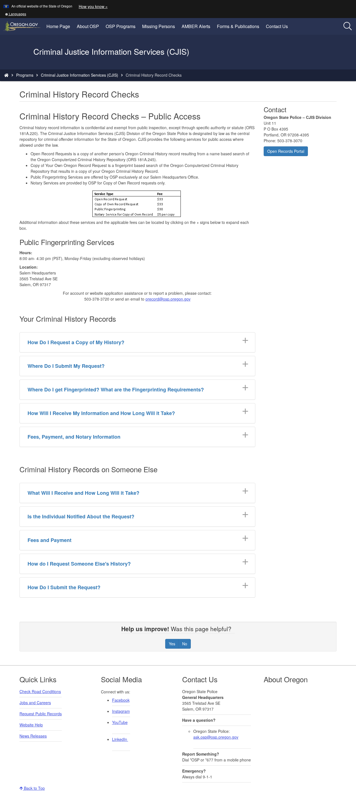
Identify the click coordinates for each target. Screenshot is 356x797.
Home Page (58, 26)
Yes (172, 643)
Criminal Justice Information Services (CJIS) (79, 75)
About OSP (88, 26)
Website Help (31, 725)
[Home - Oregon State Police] (6, 75)
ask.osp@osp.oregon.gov (215, 737)
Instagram (121, 711)
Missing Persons (158, 26)
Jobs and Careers (35, 702)
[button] (15, 13)
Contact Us (277, 26)
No (184, 643)
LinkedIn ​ (120, 739)
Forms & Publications (238, 26)
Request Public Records (40, 713)
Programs (24, 75)
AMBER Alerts (196, 26)
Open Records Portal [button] (285, 151)
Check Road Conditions (40, 691)
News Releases (33, 736)
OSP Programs (120, 26)
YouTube (120, 722)
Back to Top (34, 788)
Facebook (121, 700)
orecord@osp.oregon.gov (168, 299)
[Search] (347, 26)
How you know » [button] (93, 6)
